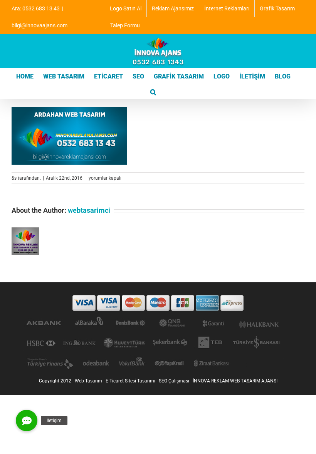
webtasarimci (89, 210)
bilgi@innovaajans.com (39, 25)
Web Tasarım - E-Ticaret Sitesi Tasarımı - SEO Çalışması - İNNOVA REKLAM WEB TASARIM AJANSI (176, 381)
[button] (153, 91)
